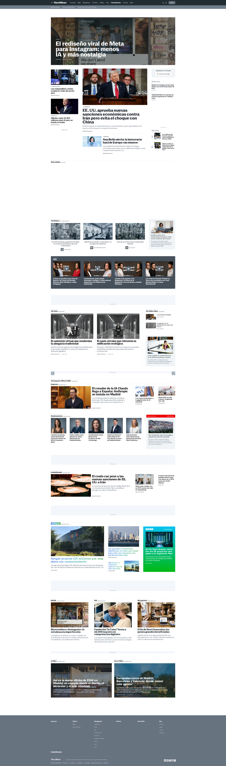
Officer (172, 2)
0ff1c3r (106, 136)
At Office (161, 724)
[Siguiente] (173, 373)
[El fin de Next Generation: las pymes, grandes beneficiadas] (156, 614)
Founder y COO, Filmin (113, 203)
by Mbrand (105, 762)
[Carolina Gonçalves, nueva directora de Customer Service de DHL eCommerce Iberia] (58, 425)
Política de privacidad (96, 762)
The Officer (56, 759)
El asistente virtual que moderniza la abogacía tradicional (71, 342)
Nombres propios (55, 7)
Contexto (87, 106)
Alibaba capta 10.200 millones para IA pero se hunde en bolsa (62, 120)
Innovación (97, 735)
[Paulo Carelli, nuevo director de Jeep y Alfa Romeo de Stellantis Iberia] (77, 425)
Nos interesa (72, 762)
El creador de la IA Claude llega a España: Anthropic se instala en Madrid (110, 391)
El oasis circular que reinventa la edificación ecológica (116, 342)
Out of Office (141, 721)
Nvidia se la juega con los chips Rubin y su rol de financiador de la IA (163, 86)
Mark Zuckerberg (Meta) (69, 7)
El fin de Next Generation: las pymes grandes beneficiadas (154, 630)
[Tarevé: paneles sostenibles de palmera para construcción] (118, 327)
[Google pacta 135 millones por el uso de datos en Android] (77, 541)
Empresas (54, 115)
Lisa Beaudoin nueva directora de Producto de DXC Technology (95, 437)
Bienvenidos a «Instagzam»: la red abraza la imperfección (67, 630)
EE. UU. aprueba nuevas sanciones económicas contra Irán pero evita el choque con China (111, 116)
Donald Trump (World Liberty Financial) (86, 7)
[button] (52, 3)
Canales (161, 729)
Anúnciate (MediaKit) (56, 762)
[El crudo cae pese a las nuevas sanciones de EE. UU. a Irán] (71, 485)
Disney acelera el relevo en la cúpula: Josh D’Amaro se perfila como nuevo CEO (168, 147)
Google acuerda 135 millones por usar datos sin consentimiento (77, 560)
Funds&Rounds (56, 86)
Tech (95, 744)
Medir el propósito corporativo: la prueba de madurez (97, 243)
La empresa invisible (164, 315)
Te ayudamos (80, 762)
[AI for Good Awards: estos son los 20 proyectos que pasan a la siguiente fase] (159, 539)
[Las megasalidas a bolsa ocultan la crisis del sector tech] (64, 77)
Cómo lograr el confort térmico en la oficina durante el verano (159, 356)
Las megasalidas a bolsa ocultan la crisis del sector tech (62, 91)
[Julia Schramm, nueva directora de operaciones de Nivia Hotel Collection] (134, 425)
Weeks (160, 727)
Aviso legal (87, 762)
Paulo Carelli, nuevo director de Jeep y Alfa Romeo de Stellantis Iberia (77, 437)
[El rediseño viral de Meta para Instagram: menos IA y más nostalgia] (70, 614)
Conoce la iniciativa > (168, 529)
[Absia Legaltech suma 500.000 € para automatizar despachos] (72, 327)
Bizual (95, 727)
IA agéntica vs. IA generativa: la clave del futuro (165, 325)
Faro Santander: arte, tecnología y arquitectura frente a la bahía (160, 436)
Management (98, 721)
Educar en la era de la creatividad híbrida (130, 243)
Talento (96, 741)
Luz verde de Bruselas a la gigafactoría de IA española (144, 400)
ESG (95, 729)
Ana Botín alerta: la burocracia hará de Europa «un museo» (122, 141)
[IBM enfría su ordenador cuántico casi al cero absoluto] (131, 566)
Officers (75, 721)
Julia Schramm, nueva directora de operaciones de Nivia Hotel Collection (133, 437)
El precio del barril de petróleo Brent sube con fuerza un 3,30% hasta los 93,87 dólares (166, 479)
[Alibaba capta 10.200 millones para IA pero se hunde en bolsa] (64, 106)
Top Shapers (97, 724)
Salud (95, 747)
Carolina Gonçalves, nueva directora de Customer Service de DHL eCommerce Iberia (58, 438)
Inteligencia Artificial (99, 738)
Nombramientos (76, 727)
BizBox (74, 724)
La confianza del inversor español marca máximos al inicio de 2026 (168, 137)
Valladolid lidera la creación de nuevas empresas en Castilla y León (163, 96)
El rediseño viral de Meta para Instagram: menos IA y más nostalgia (90, 49)
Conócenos (65, 762)
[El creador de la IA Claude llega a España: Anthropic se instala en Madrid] (71, 397)
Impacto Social (97, 732)
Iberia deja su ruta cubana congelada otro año (165, 399)
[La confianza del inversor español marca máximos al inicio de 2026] (157, 136)
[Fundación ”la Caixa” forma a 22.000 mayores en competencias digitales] (113, 614)
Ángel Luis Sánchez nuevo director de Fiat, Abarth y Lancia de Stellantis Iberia (114, 437)
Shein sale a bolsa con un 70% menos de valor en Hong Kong (144, 488)
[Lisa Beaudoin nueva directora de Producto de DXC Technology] (96, 425)
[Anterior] (52, 373)
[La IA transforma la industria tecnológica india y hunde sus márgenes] (123, 536)
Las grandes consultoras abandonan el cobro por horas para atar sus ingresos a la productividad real (123, 552)
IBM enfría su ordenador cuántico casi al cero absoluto (115, 566)
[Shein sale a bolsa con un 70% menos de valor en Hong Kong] (144, 479)
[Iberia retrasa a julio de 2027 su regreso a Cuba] (166, 391)
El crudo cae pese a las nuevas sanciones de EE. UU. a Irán (109, 479)
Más (160, 721)
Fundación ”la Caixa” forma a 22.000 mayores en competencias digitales (110, 631)
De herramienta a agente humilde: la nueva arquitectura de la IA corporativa (65, 244)
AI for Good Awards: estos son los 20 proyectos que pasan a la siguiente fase (159, 551)
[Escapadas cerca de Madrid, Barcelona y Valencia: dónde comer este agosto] (144, 680)
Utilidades (161, 732)
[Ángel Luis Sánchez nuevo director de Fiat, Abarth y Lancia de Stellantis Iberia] (115, 425)
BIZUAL (58, 39)
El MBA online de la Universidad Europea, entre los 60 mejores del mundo (161, 236)
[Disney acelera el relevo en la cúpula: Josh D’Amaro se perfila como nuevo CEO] (157, 145)
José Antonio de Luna (113, 198)
